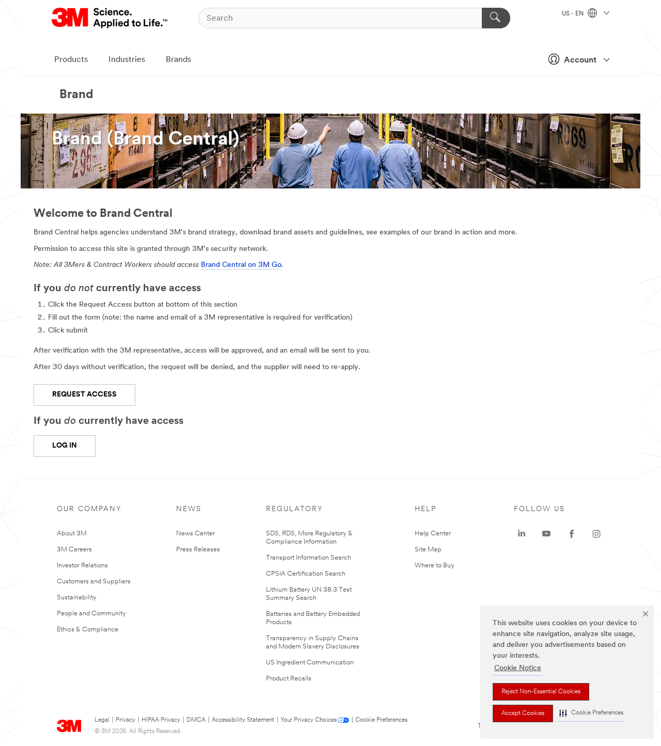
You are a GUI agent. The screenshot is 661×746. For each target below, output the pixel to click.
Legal (102, 720)
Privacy (125, 720)
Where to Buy (434, 565)
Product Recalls (288, 678)
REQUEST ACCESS (84, 395)
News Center (195, 533)
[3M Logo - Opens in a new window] (110, 18)
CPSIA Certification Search (305, 573)
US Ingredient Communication (310, 662)
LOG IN (64, 446)
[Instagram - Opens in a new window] (596, 534)
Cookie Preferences (381, 720)
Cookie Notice (517, 668)
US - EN (573, 14)
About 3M (72, 533)
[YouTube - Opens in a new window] (546, 534)
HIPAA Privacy (160, 720)
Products (71, 60)
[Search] (496, 18)
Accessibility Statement (243, 720)
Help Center (433, 533)
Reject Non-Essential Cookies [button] (540, 692)
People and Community (91, 613)
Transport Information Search (308, 557)
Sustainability (77, 597)
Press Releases (198, 549)
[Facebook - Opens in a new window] (571, 534)
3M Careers (74, 549)
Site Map (428, 549)
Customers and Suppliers (94, 581)
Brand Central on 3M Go (241, 265)
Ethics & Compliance (87, 629)
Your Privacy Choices (308, 720)
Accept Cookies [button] (522, 713)
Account (580, 60)
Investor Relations (82, 565)
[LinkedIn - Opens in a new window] (521, 534)
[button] (591, 713)
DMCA (196, 720)
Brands (178, 60)
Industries (126, 60)
